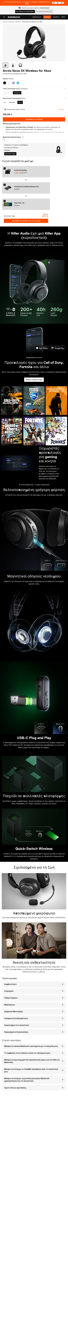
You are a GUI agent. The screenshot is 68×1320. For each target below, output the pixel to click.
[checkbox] (5, 168)
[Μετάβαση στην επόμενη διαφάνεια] (65, 3)
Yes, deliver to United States (25, 11)
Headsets (18, 22)
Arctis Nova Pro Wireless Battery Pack (26, 186)
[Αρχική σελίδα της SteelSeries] (13, 17)
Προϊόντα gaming (8, 22)
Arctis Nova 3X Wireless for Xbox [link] (32, 22)
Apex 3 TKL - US (19, 203)
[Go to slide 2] (13, 65)
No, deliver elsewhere (43, 11)
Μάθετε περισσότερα (35, 380)
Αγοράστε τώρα (10, 153)
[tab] (37, 17)
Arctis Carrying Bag (20, 170)
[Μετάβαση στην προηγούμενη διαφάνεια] (3, 3)
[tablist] (37, 17)
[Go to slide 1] (5, 65)
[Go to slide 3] (20, 65)
